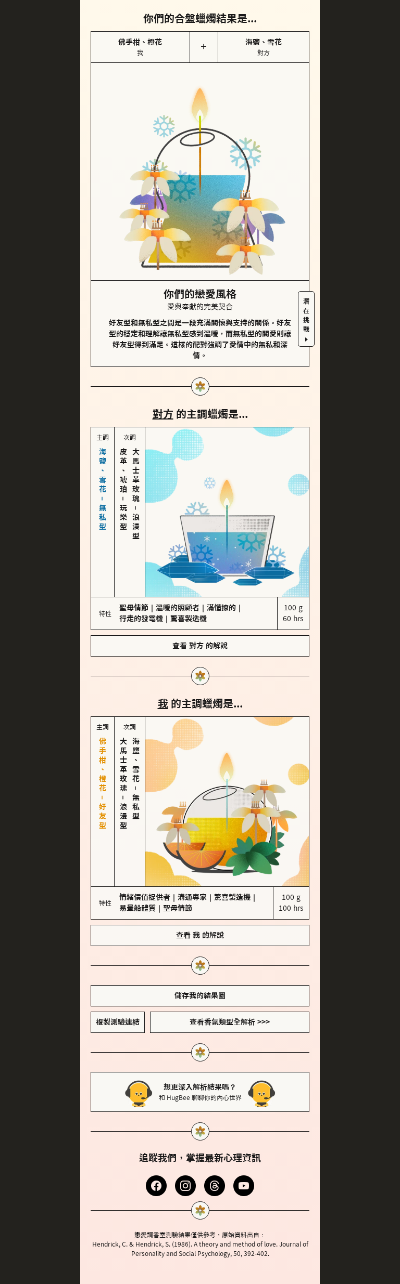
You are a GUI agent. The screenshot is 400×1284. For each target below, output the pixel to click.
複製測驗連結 (118, 934)
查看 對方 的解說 (200, 602)
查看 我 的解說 (200, 847)
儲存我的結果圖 (200, 908)
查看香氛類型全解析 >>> (230, 934)
